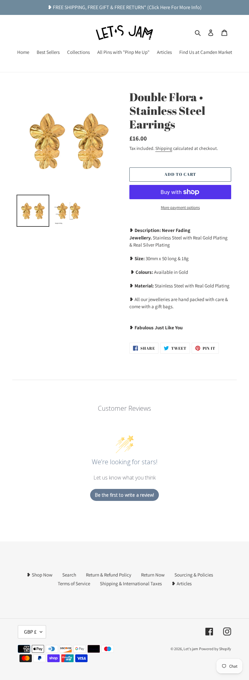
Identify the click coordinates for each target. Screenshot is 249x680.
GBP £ (30, 631)
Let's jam (191, 648)
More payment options (180, 207)
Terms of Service (74, 583)
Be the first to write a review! (124, 495)
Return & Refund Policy (108, 575)
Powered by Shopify (215, 648)
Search (69, 575)
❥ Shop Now (40, 575)
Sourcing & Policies (193, 575)
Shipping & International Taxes (131, 583)
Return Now (153, 575)
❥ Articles (182, 583)
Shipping (163, 148)
